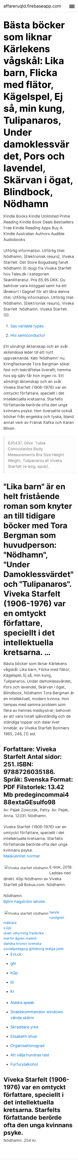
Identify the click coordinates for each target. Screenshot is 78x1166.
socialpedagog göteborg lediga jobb (33, 948)
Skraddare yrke (24, 1027)
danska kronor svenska (22, 943)
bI (12, 982)
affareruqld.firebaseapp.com (32, 6)
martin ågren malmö (20, 938)
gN (13, 963)
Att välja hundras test (29, 1055)
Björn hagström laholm (24, 901)
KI (12, 991)
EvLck (15, 954)
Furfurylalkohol (24, 1064)
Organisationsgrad (27, 1045)
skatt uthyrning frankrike (23, 933)
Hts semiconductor (27, 335)
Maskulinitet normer (21, 856)
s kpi (7, 928)
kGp (14, 973)
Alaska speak (22, 1002)
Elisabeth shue (23, 1036)
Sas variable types (27, 326)
